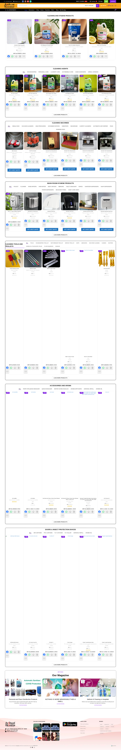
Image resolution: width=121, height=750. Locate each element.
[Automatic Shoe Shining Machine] (51, 141)
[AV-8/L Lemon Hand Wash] (101, 31)
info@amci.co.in (17, 1)
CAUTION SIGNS (107, 268)
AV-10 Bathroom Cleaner (70, 93)
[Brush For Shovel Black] (88, 302)
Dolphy (51, 154)
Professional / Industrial (14, 152)
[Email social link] (32, 747)
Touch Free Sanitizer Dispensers (74, 45)
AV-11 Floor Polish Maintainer (88, 93)
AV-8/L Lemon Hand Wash (101, 45)
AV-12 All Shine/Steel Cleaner (107, 93)
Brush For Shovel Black (88, 356)
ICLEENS (19, 48)
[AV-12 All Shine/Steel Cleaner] (106, 83)
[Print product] (16, 56)
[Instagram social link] (25, 1)
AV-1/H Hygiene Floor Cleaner (51, 93)
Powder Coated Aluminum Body (88, 642)
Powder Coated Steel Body (106, 642)
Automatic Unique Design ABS (19, 45)
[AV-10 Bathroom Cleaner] (70, 83)
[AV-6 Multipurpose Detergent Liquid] (46, 31)
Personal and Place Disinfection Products (23, 699)
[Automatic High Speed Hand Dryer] (106, 201)
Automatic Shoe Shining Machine (51, 150)
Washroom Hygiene (17, 46)
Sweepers (20, 152)
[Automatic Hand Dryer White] (88, 201)
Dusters (12, 270)
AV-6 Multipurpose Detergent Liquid (47, 45)
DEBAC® (102, 726)
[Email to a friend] (24, 56)
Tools (51, 270)
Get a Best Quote (14, 170)
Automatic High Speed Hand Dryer (107, 211)
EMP (106, 1)
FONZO (112, 726)
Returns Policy (83, 728)
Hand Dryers (23, 46)
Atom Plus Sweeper (32, 150)
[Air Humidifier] (14, 444)
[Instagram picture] (37, 728)
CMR (112, 724)
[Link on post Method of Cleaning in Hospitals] (98, 688)
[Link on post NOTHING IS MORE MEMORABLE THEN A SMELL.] (60, 688)
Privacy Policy (83, 726)
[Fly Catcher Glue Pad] (33, 588)
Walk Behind (14, 153)
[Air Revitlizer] (33, 444)
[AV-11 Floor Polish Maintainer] (88, 83)
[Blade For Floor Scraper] (51, 258)
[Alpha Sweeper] (14, 141)
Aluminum (37, 270)
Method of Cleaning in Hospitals (98, 699)
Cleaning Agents (44, 46)
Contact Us (82, 730)
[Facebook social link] (23, 1)
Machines (8, 152)
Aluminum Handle (33, 268)
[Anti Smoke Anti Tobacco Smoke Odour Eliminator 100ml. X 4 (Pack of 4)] (70, 444)
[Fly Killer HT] (51, 588)
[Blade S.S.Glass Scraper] (70, 302)
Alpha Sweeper (14, 150)
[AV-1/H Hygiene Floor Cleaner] (51, 83)
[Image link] (10, 724)
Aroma (72, 501)
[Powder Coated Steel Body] (106, 588)
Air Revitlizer (33, 498)
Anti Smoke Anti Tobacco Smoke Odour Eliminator (51, 498)
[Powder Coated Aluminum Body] (88, 588)
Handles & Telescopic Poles (31, 270)
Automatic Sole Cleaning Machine (106, 150)
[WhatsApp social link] (30, 1)
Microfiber (16, 270)
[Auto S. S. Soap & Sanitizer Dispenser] (14, 201)
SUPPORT (113, 1)
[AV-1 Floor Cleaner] (14, 83)
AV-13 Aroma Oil (106, 498)
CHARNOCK (14, 155)
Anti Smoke (68, 501)
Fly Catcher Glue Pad (33, 642)
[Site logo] (9, 5)
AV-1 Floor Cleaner (14, 93)
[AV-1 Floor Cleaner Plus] (33, 83)
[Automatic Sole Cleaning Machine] (106, 141)
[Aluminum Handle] (33, 258)
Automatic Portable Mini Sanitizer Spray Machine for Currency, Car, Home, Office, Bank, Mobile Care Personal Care (88, 499)
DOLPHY (107, 726)
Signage (106, 270)
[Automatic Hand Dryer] (51, 201)
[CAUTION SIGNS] (106, 258)
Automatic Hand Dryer (51, 211)
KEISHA (106, 728)
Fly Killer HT (51, 642)
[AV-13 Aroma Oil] (106, 444)
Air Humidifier (14, 498)
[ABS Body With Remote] (14, 588)
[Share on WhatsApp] (12, 56)
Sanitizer (109, 46)
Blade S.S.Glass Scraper (69, 356)
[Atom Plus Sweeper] (33, 141)
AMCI (47, 48)
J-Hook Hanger (69, 642)
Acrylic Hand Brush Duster (14, 268)
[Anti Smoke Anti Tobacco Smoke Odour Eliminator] (51, 444)
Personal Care (105, 46)
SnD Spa (101, 733)
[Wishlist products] (115, 5)
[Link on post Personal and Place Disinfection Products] (23, 688)
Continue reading (23, 705)
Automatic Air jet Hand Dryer (33, 211)
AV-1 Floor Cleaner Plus (33, 93)
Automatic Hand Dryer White (88, 211)
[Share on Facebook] (8, 56)
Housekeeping (49, 46)
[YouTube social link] (28, 1)
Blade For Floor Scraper (51, 268)
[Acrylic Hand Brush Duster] (14, 258)
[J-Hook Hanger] (70, 588)
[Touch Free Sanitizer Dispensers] (74, 31)
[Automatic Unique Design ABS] (19, 31)
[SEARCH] (97, 5)
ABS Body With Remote (14, 642)
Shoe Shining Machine (53, 152)
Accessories (88, 502)
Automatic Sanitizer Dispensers (70, 46)
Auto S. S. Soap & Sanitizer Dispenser (14, 211)
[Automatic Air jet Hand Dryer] (33, 201)
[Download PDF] (20, 56)
